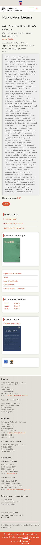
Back (6, 204)
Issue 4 (17, 303)
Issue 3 (6, 309)
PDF (19, 198)
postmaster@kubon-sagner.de (18, 489)
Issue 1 (6, 303)
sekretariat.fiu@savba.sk (16, 433)
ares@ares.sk (12, 473)
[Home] (3, 9)
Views (5, 277)
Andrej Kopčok (8, 39)
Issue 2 (6, 306)
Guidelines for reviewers (13, 228)
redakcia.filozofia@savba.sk (17, 395)
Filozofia (12, 8)
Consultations (8, 285)
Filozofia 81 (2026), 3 (11, 324)
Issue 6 (17, 309)
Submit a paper (10, 219)
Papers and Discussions (12, 273)
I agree (25, 541)
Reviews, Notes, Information (14, 288)
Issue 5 (17, 306)
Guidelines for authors (13, 223)
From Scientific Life (10, 281)
